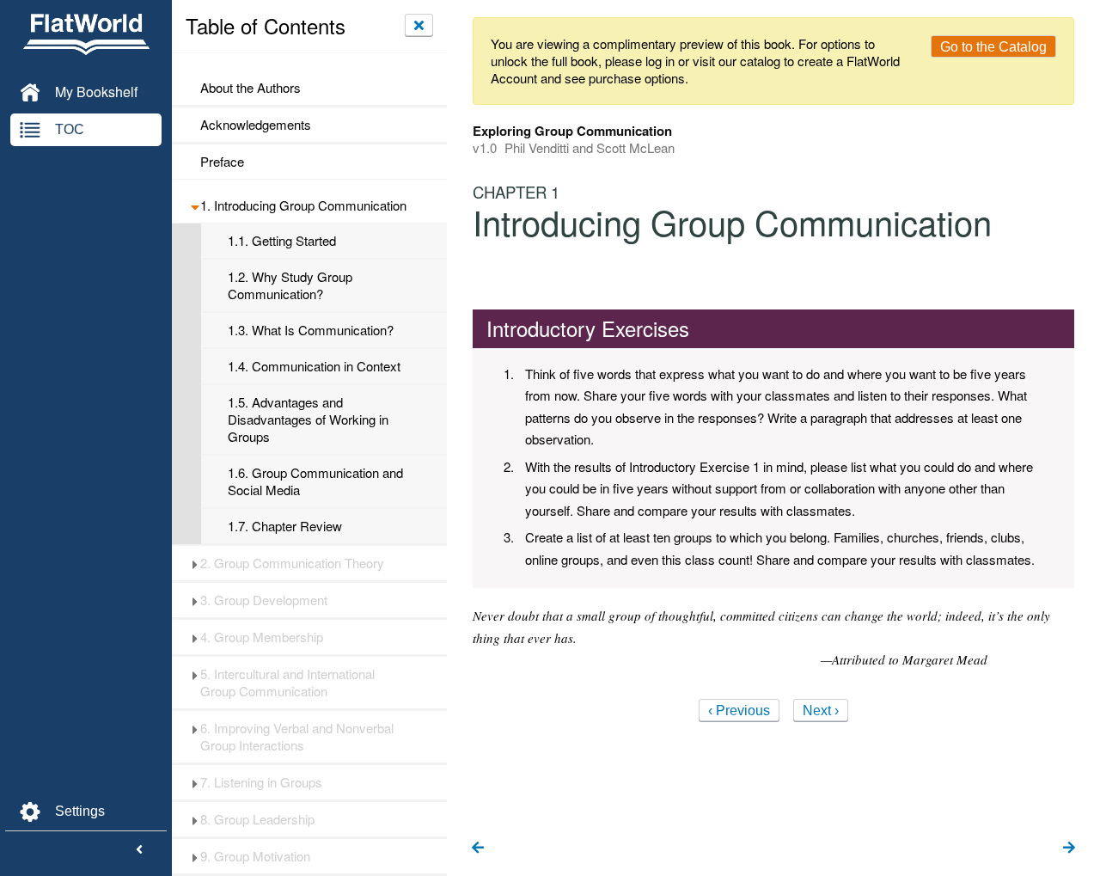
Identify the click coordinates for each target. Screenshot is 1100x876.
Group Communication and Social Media (315, 481)
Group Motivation (255, 856)
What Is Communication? (311, 330)
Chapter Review (285, 526)
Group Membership (261, 637)
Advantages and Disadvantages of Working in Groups (308, 419)
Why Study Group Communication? (290, 285)
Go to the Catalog (993, 47)
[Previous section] (478, 848)
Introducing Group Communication (303, 205)
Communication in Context (314, 366)
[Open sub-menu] (194, 205)
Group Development (263, 600)
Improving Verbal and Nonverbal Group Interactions (297, 737)
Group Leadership (257, 819)
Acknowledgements (255, 124)
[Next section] (1069, 848)
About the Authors (250, 87)
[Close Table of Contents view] (419, 25)
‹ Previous (739, 710)
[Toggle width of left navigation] (139, 850)
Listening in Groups (261, 782)
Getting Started (282, 240)
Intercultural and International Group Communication (287, 682)
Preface (222, 161)
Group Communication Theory (292, 563)
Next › (821, 710)
